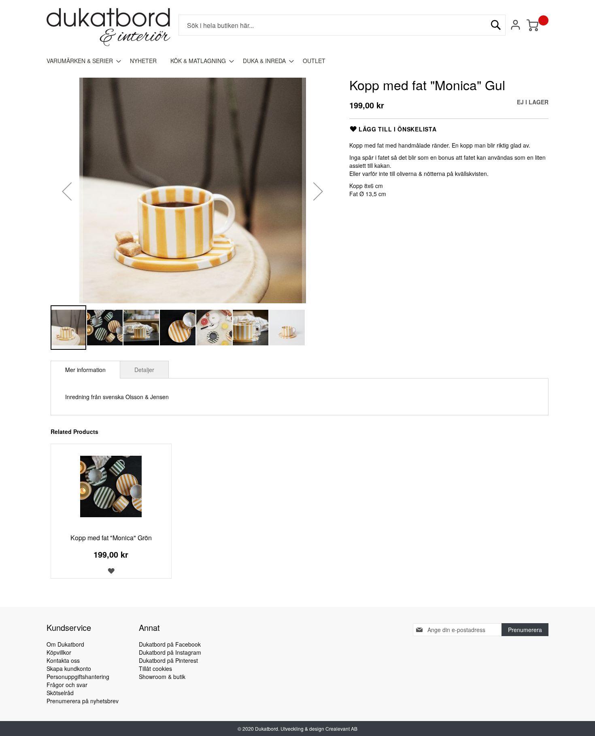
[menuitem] (81, 61)
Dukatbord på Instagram (170, 652)
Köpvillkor (59, 652)
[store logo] (108, 27)
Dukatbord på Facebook (170, 644)
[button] (67, 191)
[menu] (297, 61)
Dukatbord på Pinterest (168, 660)
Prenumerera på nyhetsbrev (83, 701)
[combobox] (342, 25)
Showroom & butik (162, 677)
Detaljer (144, 370)
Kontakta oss (63, 660)
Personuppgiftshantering (78, 677)
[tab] (85, 370)
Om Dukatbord (65, 644)
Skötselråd (60, 693)
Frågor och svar (67, 685)
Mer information (85, 370)
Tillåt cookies (155, 668)
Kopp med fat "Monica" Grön (111, 537)
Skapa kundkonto (69, 668)
